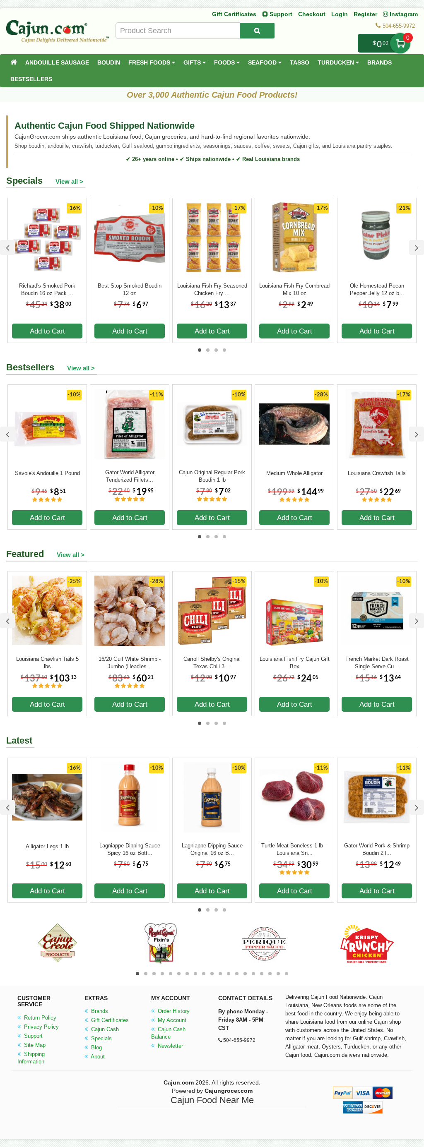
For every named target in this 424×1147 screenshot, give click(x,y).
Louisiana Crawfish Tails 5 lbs (47, 662)
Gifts (192, 62)
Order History (173, 1011)
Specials (100, 1038)
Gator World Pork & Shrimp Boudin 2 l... (377, 849)
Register (365, 14)
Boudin (108, 62)
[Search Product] (257, 30)
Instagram (403, 14)
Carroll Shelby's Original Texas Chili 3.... (212, 662)
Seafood (263, 62)
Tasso (299, 62)
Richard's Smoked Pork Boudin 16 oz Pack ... (47, 289)
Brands (379, 62)
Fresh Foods (150, 62)
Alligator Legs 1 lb (47, 846)
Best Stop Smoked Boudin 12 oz (129, 289)
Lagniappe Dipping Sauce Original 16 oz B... (212, 849)
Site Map (34, 1045)
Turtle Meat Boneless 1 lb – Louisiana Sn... (294, 849)
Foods (225, 62)
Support (32, 1036)
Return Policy (39, 1018)
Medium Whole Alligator (294, 473)
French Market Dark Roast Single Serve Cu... (377, 662)
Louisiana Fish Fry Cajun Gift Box (295, 662)
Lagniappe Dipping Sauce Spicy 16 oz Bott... (129, 849)
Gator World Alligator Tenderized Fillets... (129, 476)
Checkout (311, 14)
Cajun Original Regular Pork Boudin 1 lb (212, 476)
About (97, 1056)
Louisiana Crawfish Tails (377, 473)
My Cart (400, 43)
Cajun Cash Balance (168, 1033)
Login (339, 14)
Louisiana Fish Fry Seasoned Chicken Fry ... (212, 289)
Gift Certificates (234, 14)
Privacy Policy (40, 1027)
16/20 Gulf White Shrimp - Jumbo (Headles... (130, 662)
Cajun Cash (104, 1029)
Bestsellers (31, 79)
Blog (95, 1047)
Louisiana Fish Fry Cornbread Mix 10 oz (294, 289)
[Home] (13, 62)
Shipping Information (31, 1058)
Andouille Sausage (57, 62)
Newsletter (169, 1046)
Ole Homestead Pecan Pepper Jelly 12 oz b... (377, 289)
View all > (69, 181)
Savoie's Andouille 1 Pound (47, 473)
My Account (171, 1020)
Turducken (337, 62)
